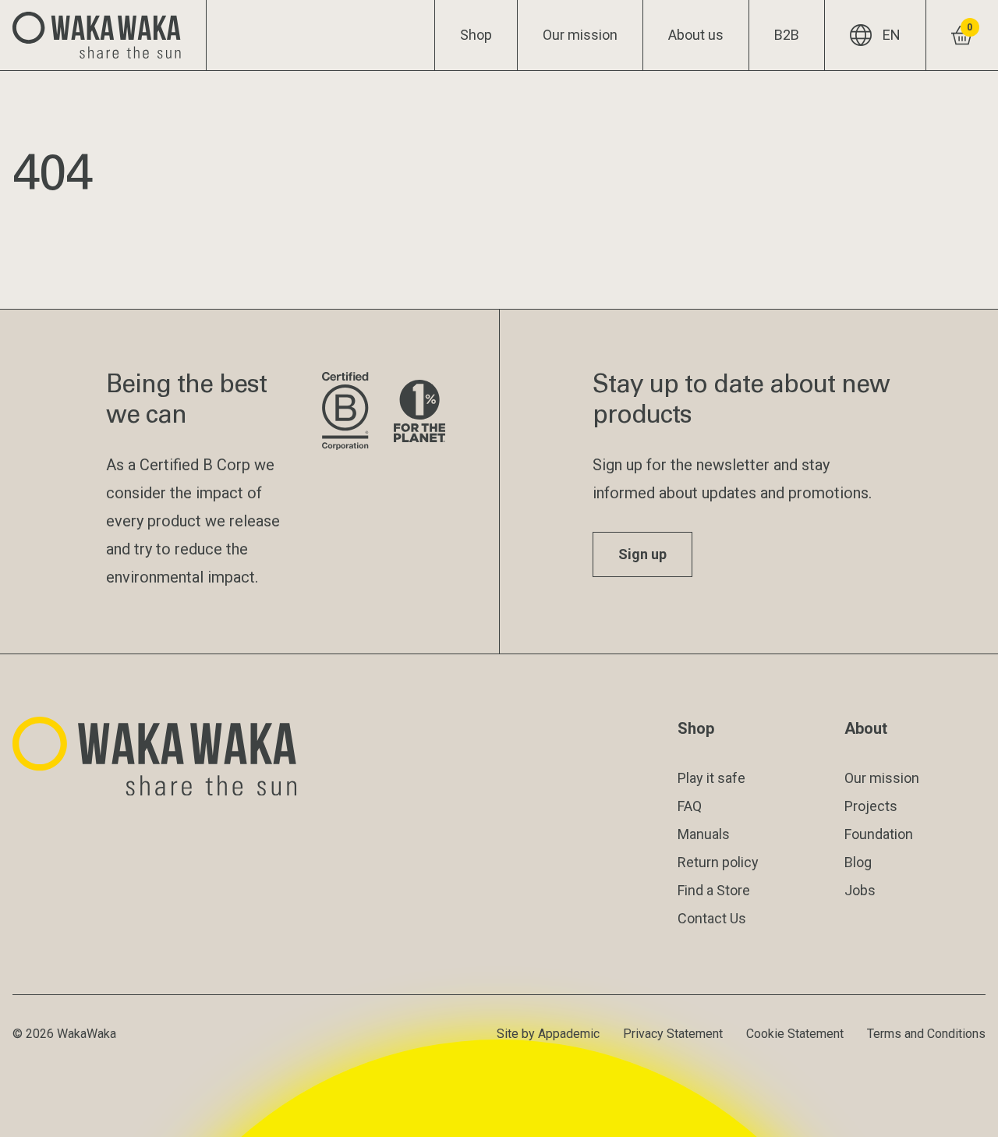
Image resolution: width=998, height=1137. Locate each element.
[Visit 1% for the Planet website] (419, 412)
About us (696, 35)
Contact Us (712, 918)
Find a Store (714, 890)
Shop (476, 35)
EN (892, 35)
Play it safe (711, 778)
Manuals (704, 834)
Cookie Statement (795, 1033)
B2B (786, 35)
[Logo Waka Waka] (103, 35)
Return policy (718, 862)
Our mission (580, 35)
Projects (870, 806)
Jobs (860, 890)
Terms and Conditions (926, 1033)
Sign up (642, 554)
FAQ (690, 806)
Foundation (878, 834)
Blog (858, 862)
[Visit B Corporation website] (345, 412)
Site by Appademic (548, 1033)
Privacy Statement (673, 1033)
